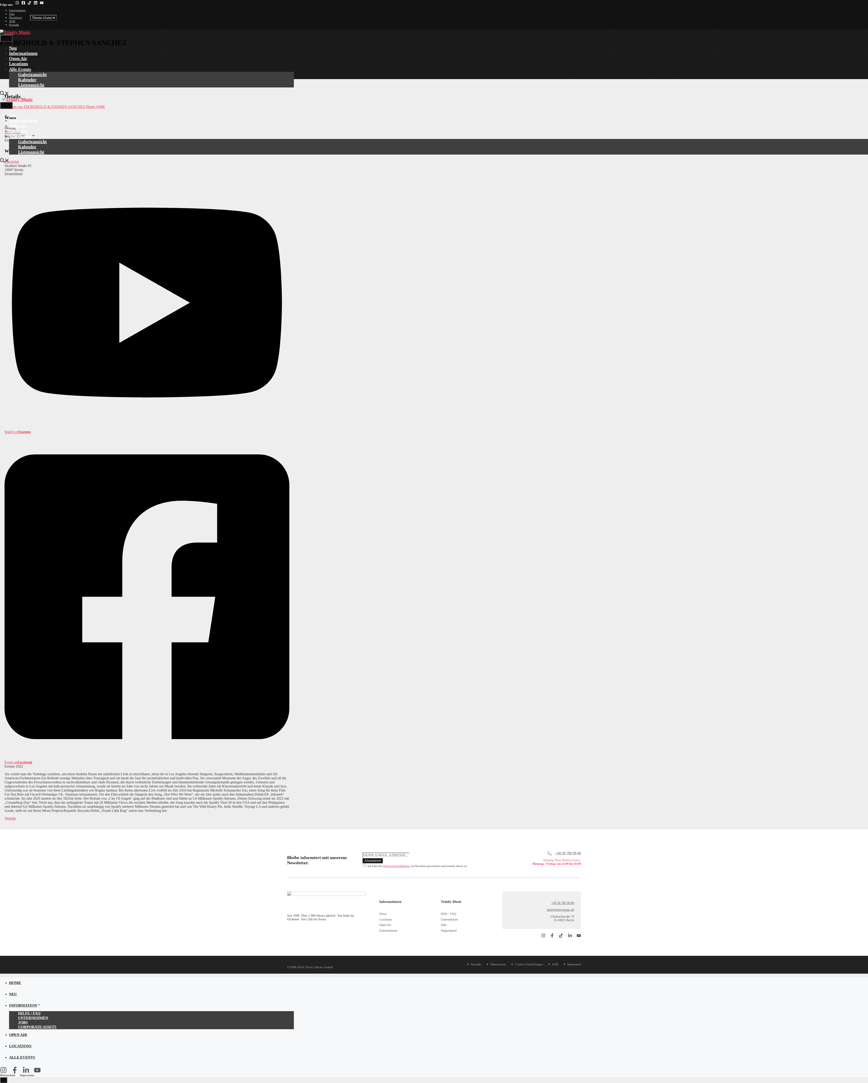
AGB (12, 21)
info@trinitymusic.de (560, 910)
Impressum (27, 1075)
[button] (4, 94)
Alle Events (20, 69)
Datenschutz (7, 1075)
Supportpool (449, 930)
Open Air (18, 58)
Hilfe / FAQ (448, 914)
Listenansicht (31, 84)
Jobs (11, 14)
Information (23, 1005)
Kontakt (14, 24)
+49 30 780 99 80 (568, 853)
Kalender (27, 79)
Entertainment (388, 930)
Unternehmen (17, 10)
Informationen (23, 53)
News (382, 914)
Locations (18, 63)
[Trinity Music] (15, 32)
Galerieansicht (32, 74)
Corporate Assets (37, 1027)
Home (15, 983)
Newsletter (15, 17)
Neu (13, 47)
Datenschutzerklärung (396, 866)
